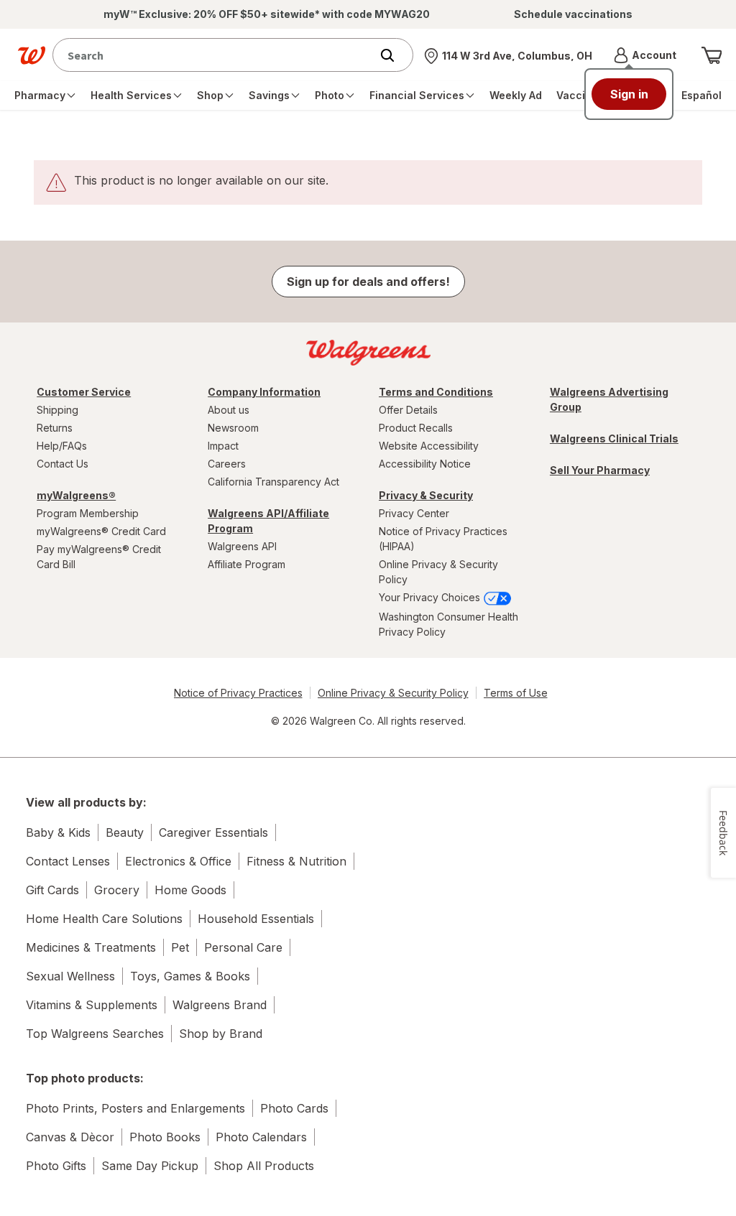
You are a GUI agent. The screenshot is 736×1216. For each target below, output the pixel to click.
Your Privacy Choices (431, 597)
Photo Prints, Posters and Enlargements (135, 1108)
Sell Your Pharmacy (600, 470)
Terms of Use (516, 693)
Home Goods (190, 890)
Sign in (629, 94)
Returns (55, 428)
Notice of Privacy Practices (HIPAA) (443, 538)
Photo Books (165, 1137)
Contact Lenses (68, 861)
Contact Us (62, 464)
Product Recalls (416, 428)
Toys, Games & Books (190, 976)
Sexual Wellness (70, 976)
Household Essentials (256, 918)
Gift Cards (52, 890)
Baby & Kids (58, 832)
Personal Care (243, 947)
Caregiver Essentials (213, 832)
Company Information (264, 392)
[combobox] (215, 55)
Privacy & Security (426, 495)
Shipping (57, 410)
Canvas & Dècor (70, 1137)
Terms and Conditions (436, 392)
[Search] (395, 55)
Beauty (125, 832)
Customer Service (84, 392)
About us (228, 410)
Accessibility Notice (425, 464)
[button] (645, 55)
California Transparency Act (273, 481)
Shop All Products (263, 1166)
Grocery (116, 890)
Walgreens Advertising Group (609, 399)
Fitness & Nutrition (296, 861)
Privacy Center (414, 513)
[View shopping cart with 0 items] (711, 55)
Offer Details (408, 410)
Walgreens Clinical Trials (614, 438)
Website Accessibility (429, 446)
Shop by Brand (220, 1033)
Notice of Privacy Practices (238, 693)
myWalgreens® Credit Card (101, 531)
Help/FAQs (62, 446)
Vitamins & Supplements (91, 1005)
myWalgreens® (76, 495)
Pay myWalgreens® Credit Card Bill (99, 556)
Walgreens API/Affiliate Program (268, 520)
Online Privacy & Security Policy (438, 571)
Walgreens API (242, 546)
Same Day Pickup (149, 1166)
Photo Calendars (261, 1137)
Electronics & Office (178, 861)
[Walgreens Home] (31, 55)
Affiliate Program (246, 564)
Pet (180, 947)
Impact (223, 446)
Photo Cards (294, 1108)
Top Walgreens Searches (95, 1033)
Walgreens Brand (219, 1005)
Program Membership (88, 513)
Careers (227, 464)
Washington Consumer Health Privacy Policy (448, 624)
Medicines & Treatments (91, 947)
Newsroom (233, 428)
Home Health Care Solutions (104, 918)
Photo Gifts (56, 1166)
